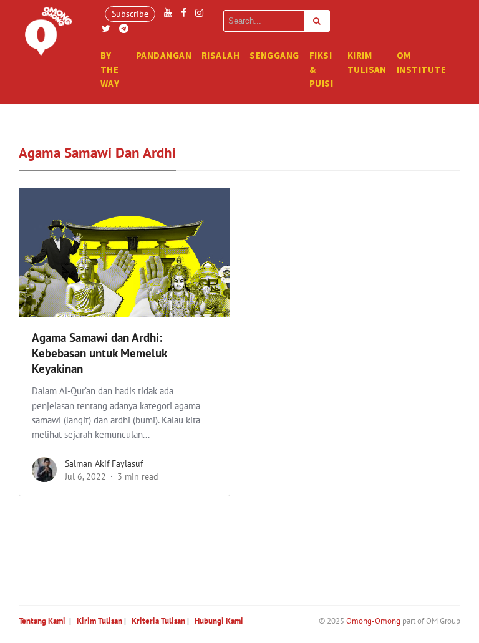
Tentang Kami (42, 621)
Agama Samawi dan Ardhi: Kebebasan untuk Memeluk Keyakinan (99, 353)
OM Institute (421, 62)
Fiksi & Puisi (321, 69)
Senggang (274, 55)
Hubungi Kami (219, 621)
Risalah (220, 55)
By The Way (109, 69)
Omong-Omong (373, 621)
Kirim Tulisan (367, 62)
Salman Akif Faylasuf (104, 463)
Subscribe (130, 13)
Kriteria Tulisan (158, 621)
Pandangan (163, 55)
